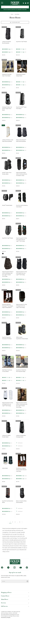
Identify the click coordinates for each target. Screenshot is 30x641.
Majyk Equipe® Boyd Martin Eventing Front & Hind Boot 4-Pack (21, 174)
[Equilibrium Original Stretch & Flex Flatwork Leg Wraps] (22, 459)
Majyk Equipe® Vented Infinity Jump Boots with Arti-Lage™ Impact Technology (21, 405)
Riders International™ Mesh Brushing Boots (21, 140)
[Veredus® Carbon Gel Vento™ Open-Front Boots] (8, 98)
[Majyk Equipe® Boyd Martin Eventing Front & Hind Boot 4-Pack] (22, 164)
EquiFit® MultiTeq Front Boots (7, 501)
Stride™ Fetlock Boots (7, 205)
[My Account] (25, 3)
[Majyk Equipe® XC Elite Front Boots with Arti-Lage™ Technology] (22, 263)
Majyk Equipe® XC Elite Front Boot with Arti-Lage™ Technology (21, 240)
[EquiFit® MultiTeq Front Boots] (8, 492)
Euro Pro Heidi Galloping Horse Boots (21, 206)
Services (3, 603)
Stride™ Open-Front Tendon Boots (6, 173)
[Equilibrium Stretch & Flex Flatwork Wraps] (22, 361)
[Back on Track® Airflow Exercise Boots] (22, 492)
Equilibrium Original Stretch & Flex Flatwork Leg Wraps (21, 470)
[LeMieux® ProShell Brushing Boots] (8, 33)
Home (12, 14)
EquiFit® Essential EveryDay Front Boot (7, 338)
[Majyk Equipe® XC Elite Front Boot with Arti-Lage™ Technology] (22, 229)
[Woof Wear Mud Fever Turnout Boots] (8, 361)
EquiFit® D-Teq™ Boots (21, 41)
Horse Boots (17, 14)
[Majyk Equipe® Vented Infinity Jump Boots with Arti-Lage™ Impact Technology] (22, 394)
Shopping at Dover (6, 592)
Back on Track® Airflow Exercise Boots (21, 501)
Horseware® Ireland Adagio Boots (20, 75)
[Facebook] (2, 567)
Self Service (4, 606)
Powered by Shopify (5, 617)
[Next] (14, 33)
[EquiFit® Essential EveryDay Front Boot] (8, 328)
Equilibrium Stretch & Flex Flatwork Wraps (21, 370)
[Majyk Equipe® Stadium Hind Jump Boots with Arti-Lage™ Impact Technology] (8, 263)
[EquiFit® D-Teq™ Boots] (22, 33)
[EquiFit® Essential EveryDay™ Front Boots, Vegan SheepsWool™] (8, 296)
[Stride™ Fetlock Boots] (8, 196)
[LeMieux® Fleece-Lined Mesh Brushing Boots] (8, 131)
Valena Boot (5, 468)
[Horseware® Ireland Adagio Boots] (22, 66)
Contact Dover (5, 596)
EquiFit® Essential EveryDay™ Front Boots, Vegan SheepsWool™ (7, 306)
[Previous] (2, 33)
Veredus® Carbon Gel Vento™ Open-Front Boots (7, 109)
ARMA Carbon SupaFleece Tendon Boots (22, 338)
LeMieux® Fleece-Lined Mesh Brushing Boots (7, 140)
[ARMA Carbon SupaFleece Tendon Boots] (22, 328)
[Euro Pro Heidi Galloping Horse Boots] (22, 196)
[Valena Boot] (8, 459)
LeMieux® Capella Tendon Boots (6, 436)
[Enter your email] (27, 581)
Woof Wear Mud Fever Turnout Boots (7, 370)
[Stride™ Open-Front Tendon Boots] (8, 164)
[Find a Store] (23, 3)
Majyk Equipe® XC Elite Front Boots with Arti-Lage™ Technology (21, 273)
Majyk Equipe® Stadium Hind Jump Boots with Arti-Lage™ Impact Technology (7, 274)
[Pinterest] (27, 567)
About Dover (4, 599)
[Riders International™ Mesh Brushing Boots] (22, 131)
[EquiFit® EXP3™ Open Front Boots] (22, 98)
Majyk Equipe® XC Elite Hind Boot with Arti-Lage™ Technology (21, 306)
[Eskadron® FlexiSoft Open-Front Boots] (8, 66)
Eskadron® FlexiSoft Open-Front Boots (6, 75)
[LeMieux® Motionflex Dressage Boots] (22, 427)
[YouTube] (21, 567)
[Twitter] (8, 567)
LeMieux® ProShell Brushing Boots (6, 42)
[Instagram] (15, 567)
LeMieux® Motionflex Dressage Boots (21, 436)
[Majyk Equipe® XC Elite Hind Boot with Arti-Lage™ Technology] (22, 296)
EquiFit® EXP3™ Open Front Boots (21, 108)
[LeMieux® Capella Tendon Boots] (8, 427)
